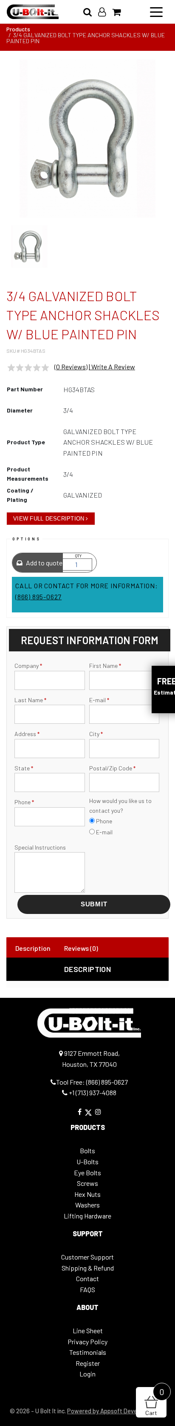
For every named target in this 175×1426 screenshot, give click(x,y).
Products (18, 29)
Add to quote (43, 563)
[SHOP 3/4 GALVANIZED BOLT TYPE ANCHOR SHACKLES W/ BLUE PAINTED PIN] (87, 138)
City (96, 733)
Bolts (87, 1150)
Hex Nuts (87, 1194)
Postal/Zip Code (112, 768)
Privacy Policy (87, 1341)
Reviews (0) (81, 948)
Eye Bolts (87, 1172)
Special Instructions (40, 847)
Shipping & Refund (88, 1268)
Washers (87, 1205)
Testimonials (87, 1352)
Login (87, 1374)
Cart (154, 1401)
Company (28, 665)
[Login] (105, 12)
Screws (87, 1183)
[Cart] (119, 12)
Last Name (30, 699)
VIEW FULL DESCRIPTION (48, 518)
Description (33, 948)
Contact (87, 1278)
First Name (105, 665)
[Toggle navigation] (156, 11)
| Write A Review (112, 367)
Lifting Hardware (87, 1216)
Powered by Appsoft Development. (113, 1411)
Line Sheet (88, 1330)
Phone (24, 802)
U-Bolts (87, 1161)
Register (88, 1363)
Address (27, 733)
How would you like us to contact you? (120, 805)
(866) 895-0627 (38, 597)
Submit (94, 904)
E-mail (99, 699)
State (23, 768)
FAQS (87, 1289)
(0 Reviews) (71, 367)
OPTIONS (26, 539)
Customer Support (87, 1257)
